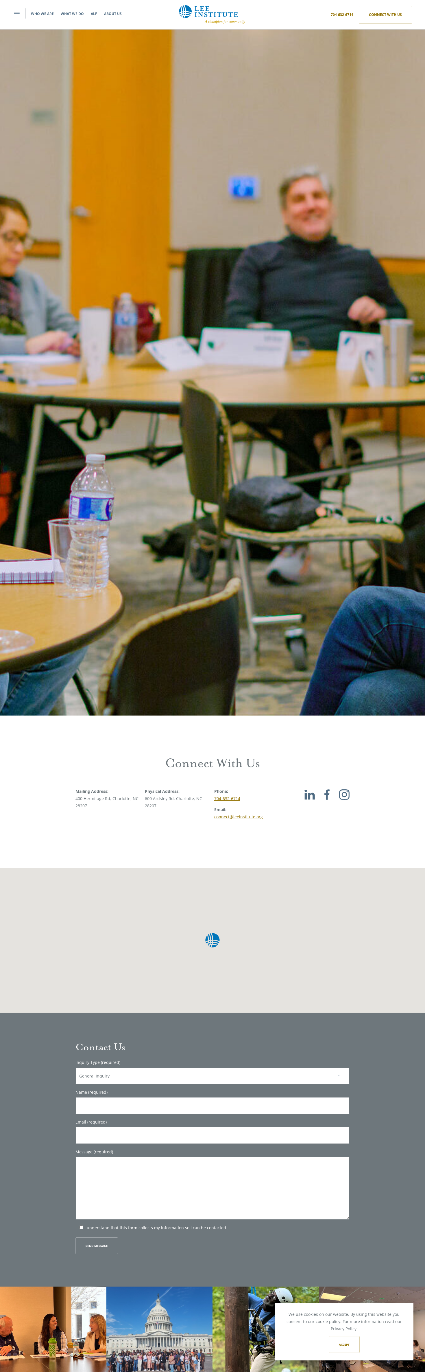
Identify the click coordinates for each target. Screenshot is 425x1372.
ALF (94, 13)
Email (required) (91, 1122)
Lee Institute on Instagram (344, 801)
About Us (113, 13)
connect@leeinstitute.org (238, 816)
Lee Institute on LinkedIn (310, 801)
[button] (212, 940)
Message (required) (94, 1152)
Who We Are (42, 13)
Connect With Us (385, 14)
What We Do (72, 13)
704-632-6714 (342, 14)
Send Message (97, 1246)
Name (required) (91, 1092)
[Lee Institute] (212, 14)
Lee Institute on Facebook (327, 801)
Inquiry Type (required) (97, 1062)
